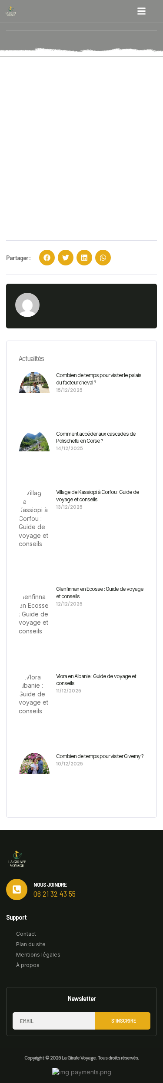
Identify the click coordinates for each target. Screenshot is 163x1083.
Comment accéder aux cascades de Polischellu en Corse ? (96, 437)
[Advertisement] (81, 142)
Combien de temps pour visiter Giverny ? (99, 756)
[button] (142, 11)
